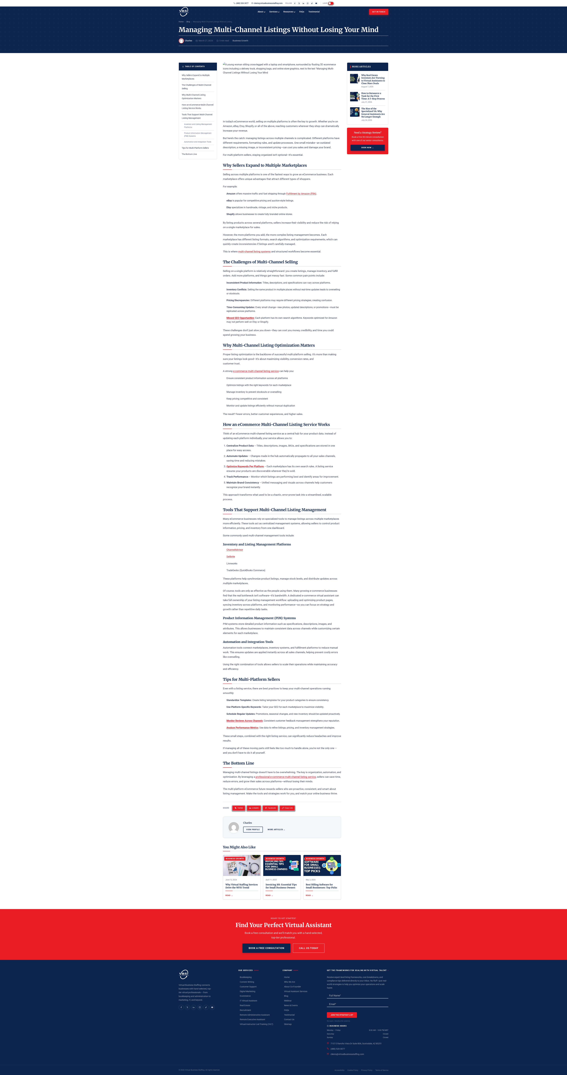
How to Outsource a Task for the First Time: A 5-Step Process (373, 96)
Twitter (240, 808)
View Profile (253, 830)
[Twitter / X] (299, 3)
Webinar (288, 1000)
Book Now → (367, 148)
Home (181, 22)
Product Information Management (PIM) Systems (197, 134)
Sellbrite (231, 556)
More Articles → (276, 830)
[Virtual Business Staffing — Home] (184, 974)
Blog (188, 22)
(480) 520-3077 (242, 3)
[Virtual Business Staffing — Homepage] (193, 12)
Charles (188, 40)
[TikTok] (312, 3)
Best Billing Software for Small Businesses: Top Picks (321, 886)
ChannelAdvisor (235, 549)
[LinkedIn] (303, 3)
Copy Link (289, 808)
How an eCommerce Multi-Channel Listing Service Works (197, 106)
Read (227, 895)
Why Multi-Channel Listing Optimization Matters (194, 97)
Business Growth (240, 40)
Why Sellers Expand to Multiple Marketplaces (196, 77)
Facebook (272, 808)
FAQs (301, 11)
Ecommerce (245, 996)
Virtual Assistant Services (295, 991)
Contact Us (289, 1019)
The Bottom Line (189, 154)
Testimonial (314, 11)
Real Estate (245, 1005)
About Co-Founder (292, 986)
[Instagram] (307, 3)
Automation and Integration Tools (197, 142)
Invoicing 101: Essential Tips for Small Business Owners (281, 886)
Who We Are (289, 982)
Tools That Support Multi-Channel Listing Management (197, 116)
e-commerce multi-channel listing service (256, 371)
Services (273, 11)
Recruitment (245, 1010)
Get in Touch (378, 12)
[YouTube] (316, 3)
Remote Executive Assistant (252, 1019)
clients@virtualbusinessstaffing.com (268, 3)
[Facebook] (294, 3)
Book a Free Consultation (266, 948)
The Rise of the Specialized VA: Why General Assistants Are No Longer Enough (373, 112)
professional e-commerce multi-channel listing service (286, 776)
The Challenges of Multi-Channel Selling (196, 87)
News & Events (291, 1005)
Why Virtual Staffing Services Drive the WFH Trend (241, 886)
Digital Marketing (247, 991)
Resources (288, 11)
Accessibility (339, 1070)
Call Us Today (308, 948)
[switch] (330, 3)
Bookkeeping (246, 977)
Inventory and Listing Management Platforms (198, 125)
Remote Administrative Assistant (255, 1015)
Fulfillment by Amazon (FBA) (301, 193)
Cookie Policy (352, 1070)
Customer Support (248, 986)
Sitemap (288, 1024)
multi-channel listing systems (254, 251)
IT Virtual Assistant (248, 1000)
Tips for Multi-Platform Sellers (195, 148)
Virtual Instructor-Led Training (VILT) (256, 1024)
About (260, 11)
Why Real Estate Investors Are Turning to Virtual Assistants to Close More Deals (373, 79)
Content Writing (247, 982)
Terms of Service (381, 1070)
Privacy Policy (366, 1070)
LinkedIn (255, 808)
